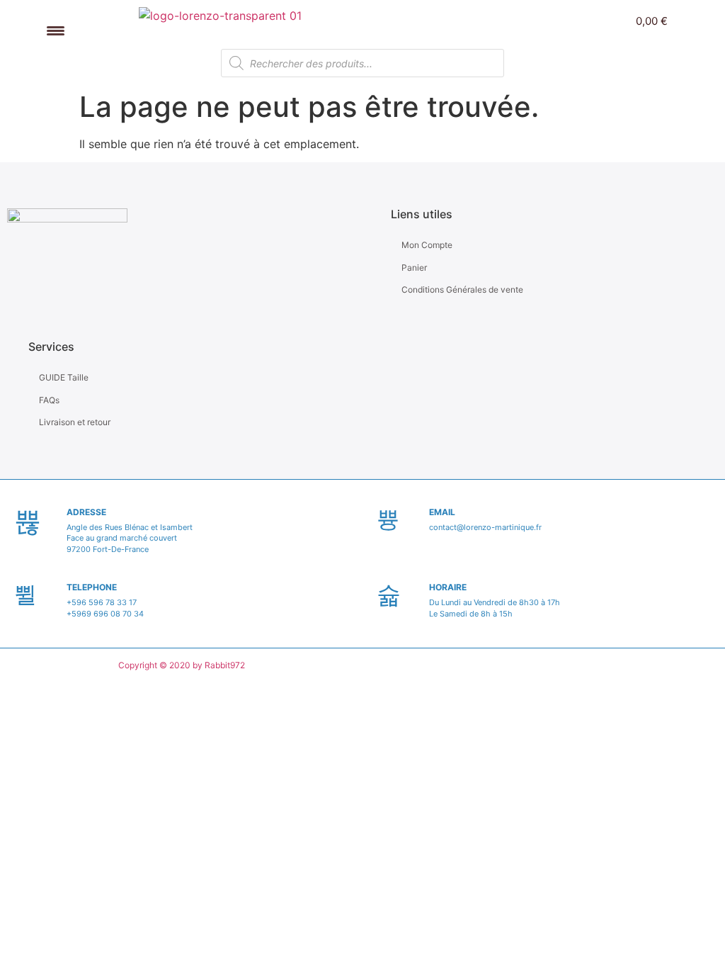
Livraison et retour (74, 422)
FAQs (49, 400)
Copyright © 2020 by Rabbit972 (181, 665)
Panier (414, 267)
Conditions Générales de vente (462, 289)
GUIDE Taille (64, 377)
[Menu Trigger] (55, 30)
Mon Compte (426, 245)
